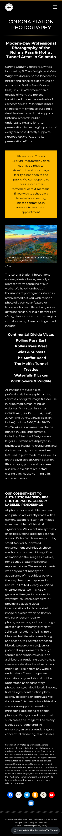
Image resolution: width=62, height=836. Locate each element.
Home (18, 826)
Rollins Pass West (31, 346)
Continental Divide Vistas (31, 334)
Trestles (31, 369)
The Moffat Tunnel (31, 364)
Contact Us (28, 826)
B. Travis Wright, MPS (25, 773)
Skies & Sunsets (31, 352)
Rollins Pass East (31, 340)
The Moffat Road (31, 358)
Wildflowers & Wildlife (31, 381)
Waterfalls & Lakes (31, 375)
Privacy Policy (40, 826)
